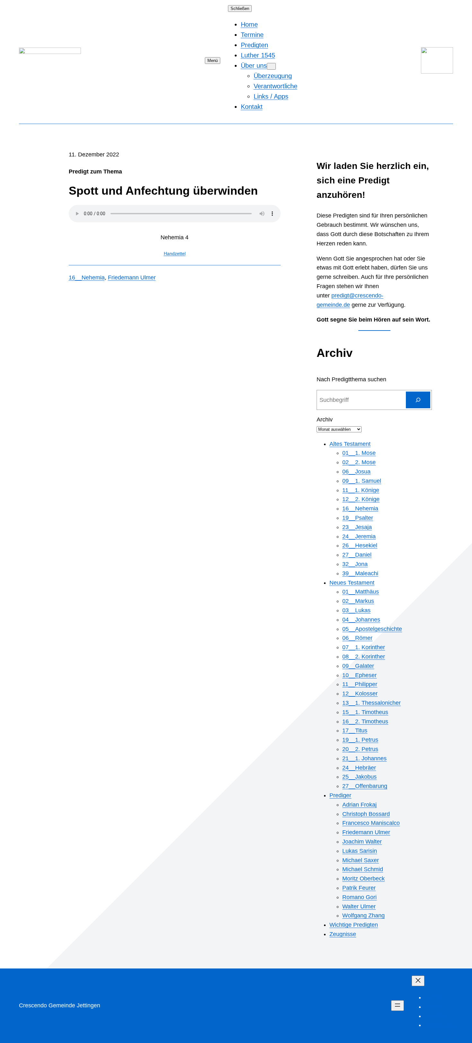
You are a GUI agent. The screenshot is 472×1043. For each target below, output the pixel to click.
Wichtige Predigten (353, 925)
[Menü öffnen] (397, 1005)
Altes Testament (350, 444)
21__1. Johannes (364, 758)
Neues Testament (351, 582)
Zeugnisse (342, 934)
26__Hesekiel (359, 545)
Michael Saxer (360, 860)
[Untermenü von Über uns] (271, 66)
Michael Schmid (362, 869)
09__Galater (358, 666)
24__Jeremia (359, 536)
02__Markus (358, 601)
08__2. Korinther (363, 656)
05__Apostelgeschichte (372, 629)
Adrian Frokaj (359, 804)
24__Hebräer (359, 768)
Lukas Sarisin (359, 851)
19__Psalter (357, 518)
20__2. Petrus (360, 749)
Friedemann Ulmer (132, 277)
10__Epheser (359, 675)
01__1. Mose (359, 453)
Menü (212, 60)
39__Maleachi (360, 573)
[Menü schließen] (418, 981)
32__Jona (355, 564)
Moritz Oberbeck (363, 878)
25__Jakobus (359, 776)
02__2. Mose (359, 462)
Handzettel (175, 253)
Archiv (325, 419)
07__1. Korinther (363, 647)
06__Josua (356, 471)
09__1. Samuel (361, 481)
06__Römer (357, 638)
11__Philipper (359, 684)
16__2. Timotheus (365, 721)
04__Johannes (361, 619)
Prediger (340, 795)
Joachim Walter (362, 841)
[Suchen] (418, 400)
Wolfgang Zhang (363, 915)
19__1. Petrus (360, 740)
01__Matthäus (360, 591)
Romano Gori (359, 897)
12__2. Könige (361, 499)
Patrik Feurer (359, 888)
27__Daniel (356, 555)
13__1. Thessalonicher (371, 703)
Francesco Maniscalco (371, 823)
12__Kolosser (360, 693)
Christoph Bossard (366, 814)
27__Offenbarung (364, 786)
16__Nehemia (87, 277)
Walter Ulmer (359, 906)
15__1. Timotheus (365, 712)
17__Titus (354, 730)
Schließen (240, 8)
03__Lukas (356, 610)
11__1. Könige (360, 490)
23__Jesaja (357, 527)
